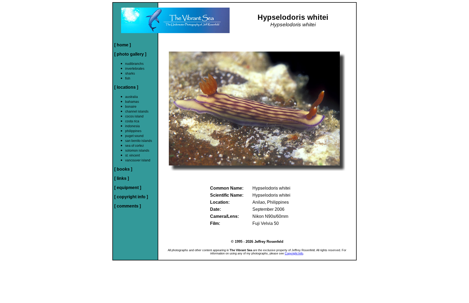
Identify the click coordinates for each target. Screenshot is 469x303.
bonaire (131, 107)
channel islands (136, 111)
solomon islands (137, 150)
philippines (133, 131)
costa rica (132, 121)
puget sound (134, 136)
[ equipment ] (127, 187)
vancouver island (137, 160)
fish (127, 78)
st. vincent (132, 155)
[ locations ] (126, 87)
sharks (130, 73)
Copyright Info (294, 253)
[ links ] (121, 178)
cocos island (134, 116)
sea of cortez (134, 146)
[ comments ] (127, 206)
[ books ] (123, 169)
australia (131, 97)
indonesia (132, 126)
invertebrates (134, 69)
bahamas (132, 102)
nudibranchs (134, 64)
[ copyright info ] (131, 196)
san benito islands (138, 141)
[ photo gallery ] (130, 54)
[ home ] (122, 45)
